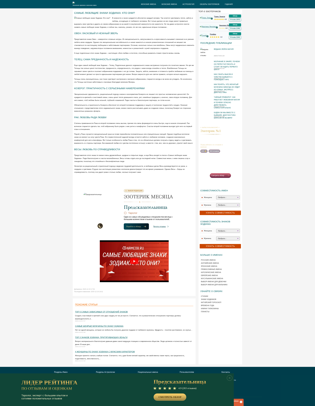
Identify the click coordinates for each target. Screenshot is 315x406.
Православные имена (211, 269)
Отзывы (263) (235, 19)
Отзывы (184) (235, 37)
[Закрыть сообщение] (240, 402)
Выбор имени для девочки (213, 282)
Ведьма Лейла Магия (224, 49)
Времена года (207, 305)
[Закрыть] (229, 378)
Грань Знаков (219, 16)
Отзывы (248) (235, 28)
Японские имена (209, 266)
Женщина (208, 197)
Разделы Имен (61, 372)
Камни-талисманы (210, 308)
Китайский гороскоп (211, 302)
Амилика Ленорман (227, 25)
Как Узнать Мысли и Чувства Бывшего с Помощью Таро (223, 77)
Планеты (205, 312)
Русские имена (208, 260)
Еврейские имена (209, 275)
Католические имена (211, 272)
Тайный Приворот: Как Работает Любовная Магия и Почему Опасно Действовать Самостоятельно (227, 102)
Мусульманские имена (212, 278)
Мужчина (207, 205)
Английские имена (210, 263)
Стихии (204, 296)
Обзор (235, 16)
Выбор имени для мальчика (214, 285)
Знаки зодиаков (208, 299)
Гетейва (213, 34)
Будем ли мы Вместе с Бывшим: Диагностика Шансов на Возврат (225, 115)
